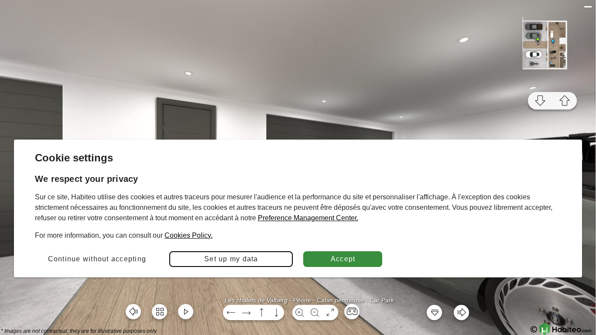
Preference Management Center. (308, 218)
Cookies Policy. (188, 235)
